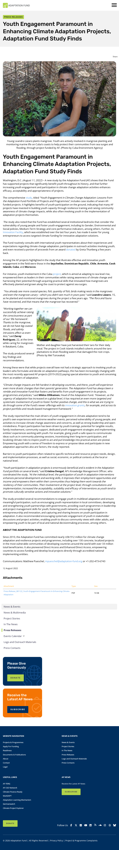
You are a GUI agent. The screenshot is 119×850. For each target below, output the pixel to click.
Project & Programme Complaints (81, 840)
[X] (75, 825)
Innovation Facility (13, 232)
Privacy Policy (56, 840)
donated (70, 249)
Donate (10, 823)
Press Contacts (12, 648)
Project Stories (12, 618)
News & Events (12, 606)
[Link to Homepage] (16, 5)
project (57, 274)
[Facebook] (71, 825)
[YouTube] (85, 825)
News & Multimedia (15, 612)
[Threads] (109, 825)
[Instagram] (104, 825)
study (29, 197)
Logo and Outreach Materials (20, 642)
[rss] (95, 825)
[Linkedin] (90, 825)
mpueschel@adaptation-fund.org (63, 561)
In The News (11, 624)
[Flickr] (80, 825)
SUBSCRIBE (17, 709)
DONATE (15, 678)
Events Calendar (13, 636)
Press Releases (12, 630)
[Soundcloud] (100, 825)
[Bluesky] (114, 825)
